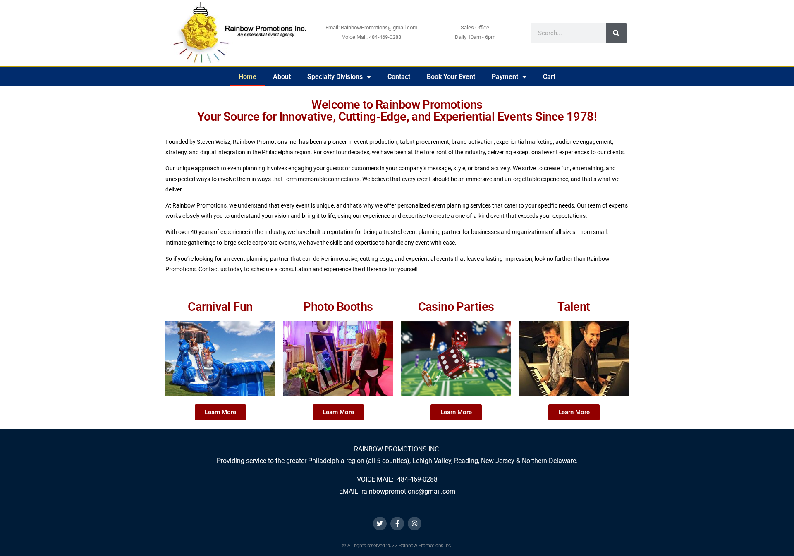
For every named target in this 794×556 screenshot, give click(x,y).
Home (247, 77)
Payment (505, 77)
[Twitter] (380, 523)
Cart (549, 77)
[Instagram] (414, 523)
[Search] (616, 33)
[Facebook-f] (397, 523)
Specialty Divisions (335, 77)
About (282, 77)
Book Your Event (451, 77)
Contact (398, 77)
